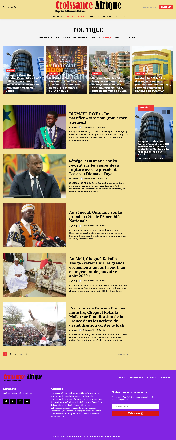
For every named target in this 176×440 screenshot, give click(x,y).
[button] (10, 7)
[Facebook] (6, 401)
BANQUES (10, 70)
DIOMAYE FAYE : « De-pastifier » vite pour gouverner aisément (98, 118)
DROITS (66, 37)
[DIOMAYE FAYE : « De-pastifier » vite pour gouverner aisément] (34, 127)
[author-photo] (80, 127)
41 (26, 354)
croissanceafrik (88, 127)
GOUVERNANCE (80, 37)
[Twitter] (20, 401)
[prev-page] (164, 112)
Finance (53, 73)
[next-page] (32, 354)
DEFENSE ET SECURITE (50, 37)
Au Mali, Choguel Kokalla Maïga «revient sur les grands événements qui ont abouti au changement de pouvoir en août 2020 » (97, 267)
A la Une (73, 127)
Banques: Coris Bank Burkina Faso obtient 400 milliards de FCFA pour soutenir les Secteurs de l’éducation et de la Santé (153, 148)
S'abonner (134, 413)
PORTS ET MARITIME (125, 37)
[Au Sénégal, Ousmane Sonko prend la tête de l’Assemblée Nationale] (34, 225)
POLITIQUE (107, 37)
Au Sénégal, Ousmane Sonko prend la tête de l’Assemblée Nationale (95, 216)
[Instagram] (13, 401)
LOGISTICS (95, 37)
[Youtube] (27, 401)
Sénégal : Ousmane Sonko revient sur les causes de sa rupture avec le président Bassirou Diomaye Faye (94, 167)
